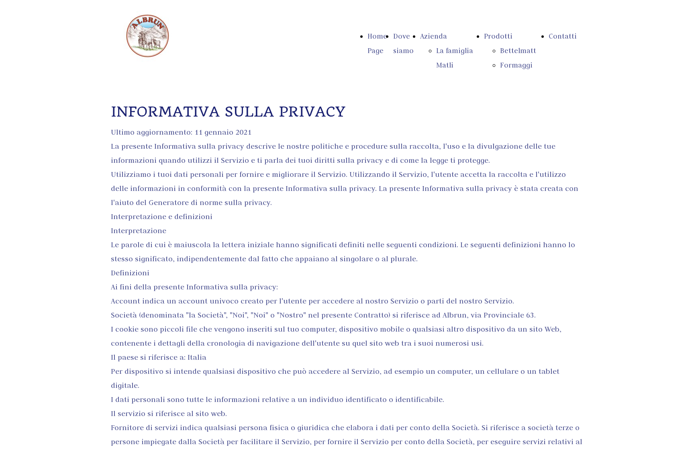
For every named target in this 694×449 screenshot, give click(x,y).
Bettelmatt (518, 50)
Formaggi (516, 65)
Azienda (433, 36)
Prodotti (498, 36)
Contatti (563, 36)
